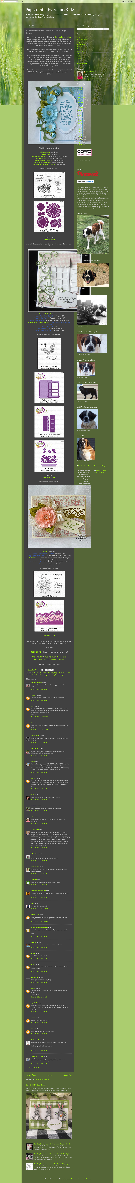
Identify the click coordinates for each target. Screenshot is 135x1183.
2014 (81, 131)
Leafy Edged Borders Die (58, 672)
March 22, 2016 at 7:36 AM (39, 1012)
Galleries (79, 49)
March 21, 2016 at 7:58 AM (39, 936)
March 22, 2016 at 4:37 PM (39, 1063)
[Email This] (46, 670)
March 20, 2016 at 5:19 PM (39, 824)
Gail (32, 723)
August (80, 107)
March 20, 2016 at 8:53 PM (39, 884)
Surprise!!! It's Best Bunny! (36, 1085)
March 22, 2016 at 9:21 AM (39, 1023)
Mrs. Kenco (34, 977)
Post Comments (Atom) (42, 1079)
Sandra (33, 988)
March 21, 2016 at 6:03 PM (39, 971)
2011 (80, 139)
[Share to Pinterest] (53, 670)
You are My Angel (45, 314)
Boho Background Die (39, 156)
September (82, 105)
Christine (34, 879)
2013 (81, 134)
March (80, 120)
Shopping (80, 51)
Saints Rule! (90, 72)
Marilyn (33, 964)
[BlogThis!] (48, 670)
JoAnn (33, 817)
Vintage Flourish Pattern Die (43, 160)
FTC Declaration (82, 39)
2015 (81, 129)
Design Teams (81, 44)
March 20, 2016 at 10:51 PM (39, 921)
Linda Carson (35, 866)
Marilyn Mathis (35, 1040)
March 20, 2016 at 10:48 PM (39, 908)
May (79, 115)
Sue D (32, 1028)
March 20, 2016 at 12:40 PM (39, 729)
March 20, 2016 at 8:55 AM (39, 689)
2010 (81, 142)
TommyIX (74, 1179)
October (81, 102)
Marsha (33, 953)
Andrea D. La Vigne (37, 1056)
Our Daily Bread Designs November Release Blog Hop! (51, 1164)
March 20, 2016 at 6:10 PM (39, 860)
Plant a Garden (45, 152)
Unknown (34, 695)
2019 (81, 87)
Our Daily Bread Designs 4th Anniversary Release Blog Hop (52, 1144)
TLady (33, 761)
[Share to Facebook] (51, 670)
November (81, 100)
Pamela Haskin (35, 735)
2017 (81, 92)
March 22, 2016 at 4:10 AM (39, 997)
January (81, 126)
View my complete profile (91, 79)
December (81, 97)
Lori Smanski (35, 748)
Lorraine (33, 942)
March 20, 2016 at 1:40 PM (39, 742)
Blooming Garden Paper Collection (44, 164)
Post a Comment (34, 1067)
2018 (81, 89)
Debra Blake (35, 854)
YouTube (79, 56)
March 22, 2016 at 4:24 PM (39, 1050)
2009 (81, 144)
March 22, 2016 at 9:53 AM (39, 1034)
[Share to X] (49, 670)
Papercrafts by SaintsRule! (50, 9)
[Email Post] (42, 670)
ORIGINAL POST (49, 240)
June (80, 112)
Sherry (33, 903)
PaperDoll (34, 1003)
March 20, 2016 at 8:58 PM (39, 897)
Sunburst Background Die (42, 162)
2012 (81, 137)
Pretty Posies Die (32, 558)
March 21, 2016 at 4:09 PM (39, 947)
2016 (81, 95)
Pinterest (79, 58)
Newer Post (31, 1075)
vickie (32, 794)
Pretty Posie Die (45, 154)
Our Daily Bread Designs (63, 37)
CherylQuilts (35, 829)
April (80, 118)
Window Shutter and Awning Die (38, 322)
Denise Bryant (35, 914)
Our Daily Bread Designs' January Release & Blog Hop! (51, 1154)
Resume (79, 46)
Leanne (33, 1018)
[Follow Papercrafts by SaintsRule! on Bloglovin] (85, 182)
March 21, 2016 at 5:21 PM (39, 958)
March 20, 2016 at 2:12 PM (39, 772)
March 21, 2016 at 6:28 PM (39, 982)
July (79, 110)
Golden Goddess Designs (39, 927)
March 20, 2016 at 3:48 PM (39, 800)
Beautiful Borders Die (43, 158)
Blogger (87, 1179)
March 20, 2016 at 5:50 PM (39, 848)
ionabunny (34, 806)
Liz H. (32, 706)
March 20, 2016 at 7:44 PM (39, 873)
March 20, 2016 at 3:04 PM (39, 789)
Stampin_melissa (36, 682)
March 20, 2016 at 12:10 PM (39, 717)
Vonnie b (33, 778)
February (81, 123)
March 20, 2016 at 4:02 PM (39, 811)
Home (49, 1075)
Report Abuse (82, 63)
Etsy (78, 53)
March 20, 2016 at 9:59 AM (39, 700)
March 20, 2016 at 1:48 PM (39, 755)
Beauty (45, 551)
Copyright (80, 42)
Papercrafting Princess (38, 890)
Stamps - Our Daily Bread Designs (54, 675)
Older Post (67, 1075)
